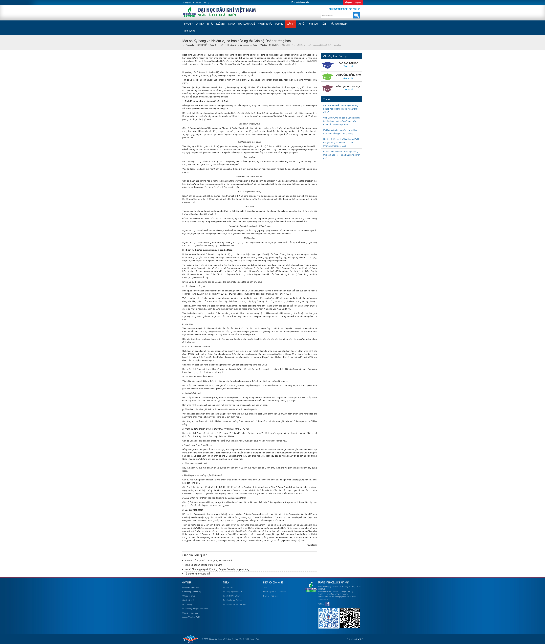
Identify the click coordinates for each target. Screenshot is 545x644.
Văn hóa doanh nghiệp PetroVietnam (203, 564)
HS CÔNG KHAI (189, 31)
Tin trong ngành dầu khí (232, 591)
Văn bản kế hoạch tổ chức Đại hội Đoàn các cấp (209, 560)
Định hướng (187, 604)
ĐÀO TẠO (231, 24)
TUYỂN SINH (220, 24)
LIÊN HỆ (324, 24)
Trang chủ (187, 2)
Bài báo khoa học (270, 595)
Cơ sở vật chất (188, 600)
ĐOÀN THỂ (290, 24)
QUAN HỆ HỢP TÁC (265, 24)
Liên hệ (206, 2)
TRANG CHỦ (188, 24)
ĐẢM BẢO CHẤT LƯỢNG (339, 24)
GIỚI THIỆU (200, 24)
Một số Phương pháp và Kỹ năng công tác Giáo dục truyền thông (217, 569)
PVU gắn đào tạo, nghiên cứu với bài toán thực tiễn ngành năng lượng (340, 131)
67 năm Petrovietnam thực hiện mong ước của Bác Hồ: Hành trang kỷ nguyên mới (341, 155)
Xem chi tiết (348, 66)
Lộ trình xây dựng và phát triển (195, 608)
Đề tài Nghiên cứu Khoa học (274, 591)
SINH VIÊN (301, 24)
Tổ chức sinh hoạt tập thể (197, 573)
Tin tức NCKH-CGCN (231, 595)
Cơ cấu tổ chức (188, 595)
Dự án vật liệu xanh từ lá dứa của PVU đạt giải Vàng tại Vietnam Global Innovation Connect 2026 (341, 142)
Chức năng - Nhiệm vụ (191, 591)
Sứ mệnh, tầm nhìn (190, 612)
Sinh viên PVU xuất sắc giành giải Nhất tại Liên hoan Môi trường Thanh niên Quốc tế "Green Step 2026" (341, 121)
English (358, 2)
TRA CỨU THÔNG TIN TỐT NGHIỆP (344, 9)
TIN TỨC (210, 24)
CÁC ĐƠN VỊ (279, 24)
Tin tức (266, 587)
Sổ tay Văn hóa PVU (191, 617)
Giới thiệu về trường (190, 587)
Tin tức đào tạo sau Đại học (234, 604)
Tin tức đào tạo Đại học (232, 600)
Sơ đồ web (197, 2)
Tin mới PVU (228, 587)
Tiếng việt (348, 2)
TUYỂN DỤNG (313, 24)
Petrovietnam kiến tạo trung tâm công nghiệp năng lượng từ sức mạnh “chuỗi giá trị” (341, 109)
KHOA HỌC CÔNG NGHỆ (246, 24)
